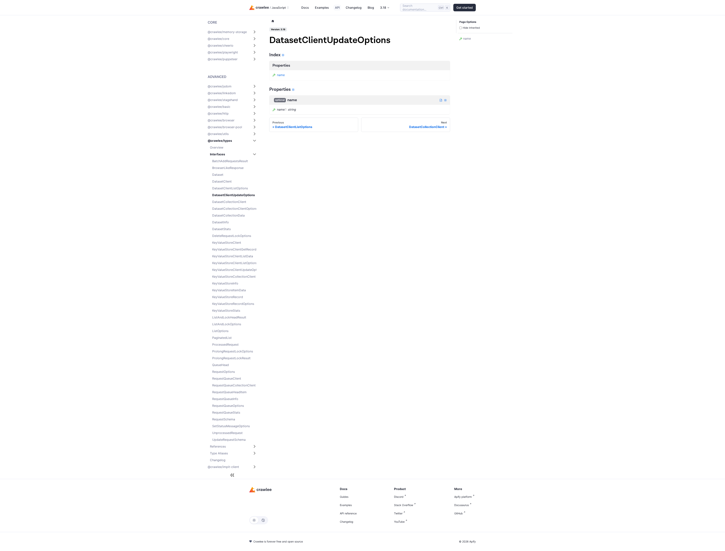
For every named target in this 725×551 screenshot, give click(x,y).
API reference (348, 513)
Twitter (398, 513)
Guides (344, 496)
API (337, 7)
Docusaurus (461, 505)
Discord (398, 496)
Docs (305, 7)
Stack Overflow (403, 505)
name (281, 75)
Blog (371, 7)
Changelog (354, 7)
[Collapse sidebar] (232, 475)
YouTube (399, 521)
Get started (464, 7)
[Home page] (272, 21)
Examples (322, 7)
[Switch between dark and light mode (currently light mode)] (258, 520)
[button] (232, 32)
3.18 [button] (383, 7)
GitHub (458, 513)
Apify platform (463, 496)
